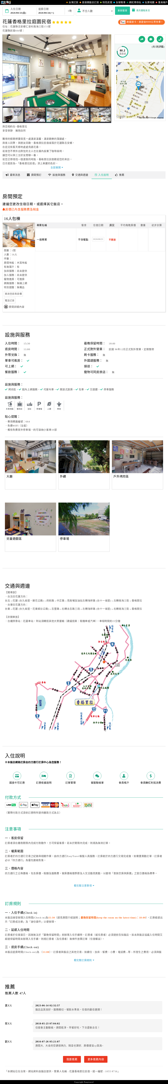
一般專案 (42, 239)
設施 (58, 175)
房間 (36, 175)
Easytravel (89, 1082)
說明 (103, 175)
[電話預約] (160, 39)
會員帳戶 (163, 2)
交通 (81, 175)
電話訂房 (10, 300)
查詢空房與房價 (13, 294)
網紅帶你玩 (135, 2)
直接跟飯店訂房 (90, 2)
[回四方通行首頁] (6, 2)
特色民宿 (107, 2)
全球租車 (121, 2)
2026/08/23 (98, 239)
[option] (44, 456)
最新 (15, 175)
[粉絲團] (151, 39)
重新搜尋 (122, 10)
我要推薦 (71, 1059)
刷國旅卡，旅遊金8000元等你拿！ (144, 22)
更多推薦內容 (96, 1059)
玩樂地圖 (150, 2)
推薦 (121, 175)
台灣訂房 (73, 2)
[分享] (142, 39)
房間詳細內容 (16, 307)
